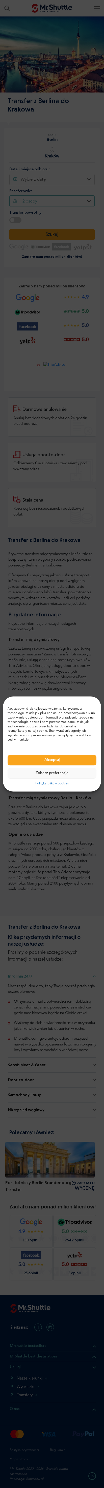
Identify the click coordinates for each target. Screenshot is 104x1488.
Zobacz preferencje (52, 773)
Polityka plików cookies (52, 783)
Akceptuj (52, 760)
